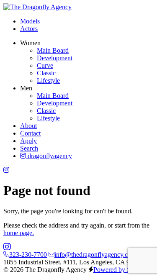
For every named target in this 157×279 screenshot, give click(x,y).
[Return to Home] (37, 6)
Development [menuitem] (54, 57)
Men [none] (26, 88)
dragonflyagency (49, 155)
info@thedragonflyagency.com (95, 254)
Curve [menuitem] (45, 65)
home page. (18, 232)
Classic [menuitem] (46, 73)
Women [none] (30, 42)
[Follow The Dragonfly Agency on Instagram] (6, 170)
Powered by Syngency (123, 269)
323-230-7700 (28, 254)
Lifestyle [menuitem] (48, 80)
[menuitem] (30, 21)
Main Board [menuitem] (53, 50)
